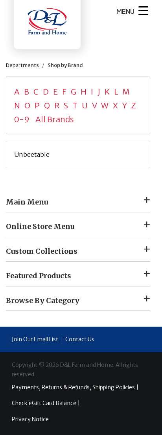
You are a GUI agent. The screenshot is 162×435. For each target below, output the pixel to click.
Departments (22, 65)
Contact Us (79, 339)
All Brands (54, 119)
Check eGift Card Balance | (46, 403)
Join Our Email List (35, 339)
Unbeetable (32, 154)
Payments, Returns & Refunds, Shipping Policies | (75, 387)
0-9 (24, 119)
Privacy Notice (30, 419)
